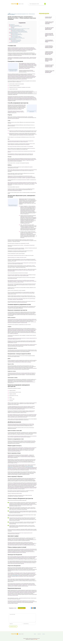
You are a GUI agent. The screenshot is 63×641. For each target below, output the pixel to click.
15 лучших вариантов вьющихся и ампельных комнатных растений (49, 46)
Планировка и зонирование (14, 25)
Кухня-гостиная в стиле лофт (16, 33)
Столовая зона (12, 24)
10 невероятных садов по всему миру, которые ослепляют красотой (49, 66)
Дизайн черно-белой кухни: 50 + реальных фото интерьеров (12, 205)
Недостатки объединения (16, 41)
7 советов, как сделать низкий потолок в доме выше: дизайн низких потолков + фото (49, 53)
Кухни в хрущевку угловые (16, 36)
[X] (35, 608)
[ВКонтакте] (31, 608)
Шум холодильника (16, 575)
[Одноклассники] (32, 608)
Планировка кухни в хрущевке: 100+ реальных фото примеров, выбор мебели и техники (12, 70)
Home (9, 13)
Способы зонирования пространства (16, 26)
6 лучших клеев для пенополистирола (48, 17)
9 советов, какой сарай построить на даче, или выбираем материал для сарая (49, 35)
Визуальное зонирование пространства (18, 30)
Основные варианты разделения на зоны (16, 29)
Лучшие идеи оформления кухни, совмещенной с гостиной (19, 28)
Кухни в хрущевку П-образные (17, 37)
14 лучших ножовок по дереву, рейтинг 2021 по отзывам (49, 41)
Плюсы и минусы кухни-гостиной (15, 39)
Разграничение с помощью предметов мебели (19, 31)
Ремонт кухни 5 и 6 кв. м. (14, 35)
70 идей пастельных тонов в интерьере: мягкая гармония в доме (49, 71)
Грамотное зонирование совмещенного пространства (18, 32)
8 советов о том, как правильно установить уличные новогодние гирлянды (49, 59)
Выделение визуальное (14, 42)
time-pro (14, 3)
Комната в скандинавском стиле (17, 34)
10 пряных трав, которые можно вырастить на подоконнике (49, 22)
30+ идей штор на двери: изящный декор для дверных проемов (49, 28)
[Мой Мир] (33, 608)
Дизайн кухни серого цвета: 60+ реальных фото (31, 111)
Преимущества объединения (16, 40)
